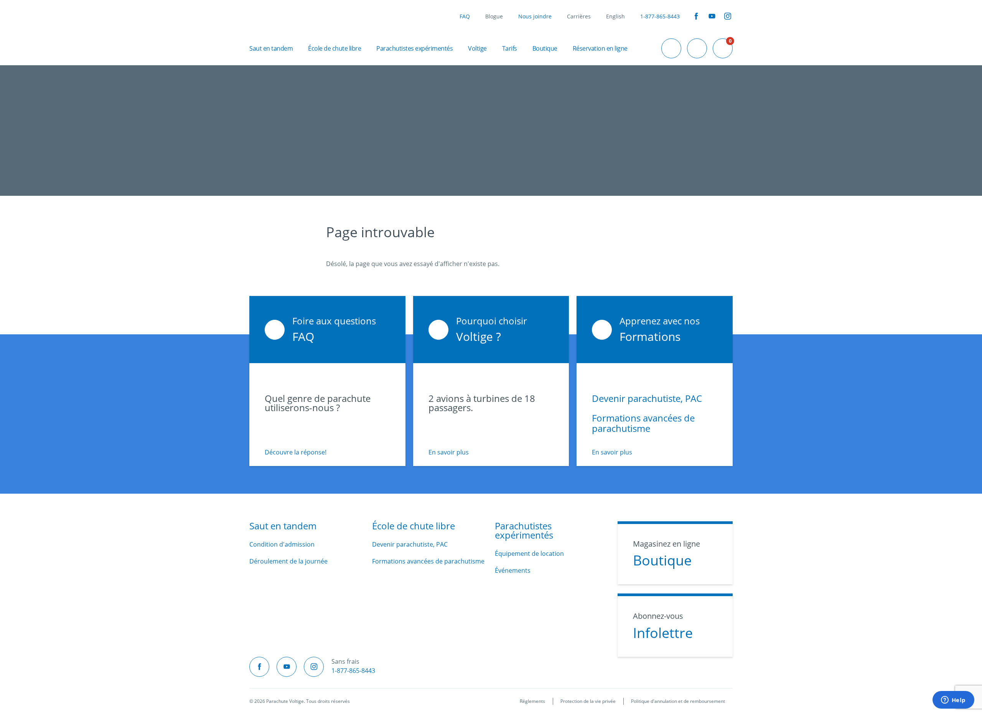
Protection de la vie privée (588, 701)
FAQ (465, 16)
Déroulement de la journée (288, 561)
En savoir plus (448, 452)
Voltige (477, 48)
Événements (513, 570)
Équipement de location (529, 553)
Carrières (579, 16)
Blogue (494, 16)
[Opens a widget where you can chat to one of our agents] (953, 700)
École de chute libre (334, 48)
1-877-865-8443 (660, 16)
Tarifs (509, 48)
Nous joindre (535, 16)
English (615, 16)
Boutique (544, 48)
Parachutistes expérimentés (414, 48)
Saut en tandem (271, 48)
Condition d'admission (282, 544)
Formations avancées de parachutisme (643, 423)
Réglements (532, 701)
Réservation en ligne (600, 48)
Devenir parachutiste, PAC (647, 398)
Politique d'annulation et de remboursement (678, 701)
